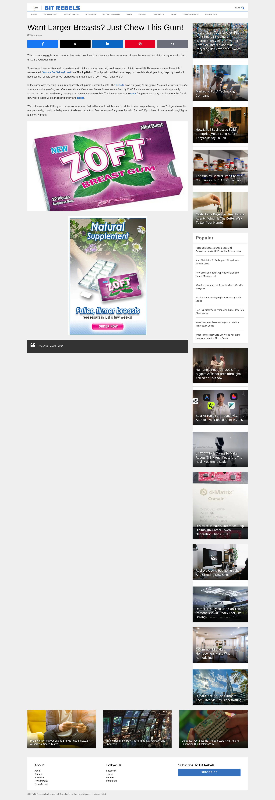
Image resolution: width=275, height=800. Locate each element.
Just (68, 72)
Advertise (39, 777)
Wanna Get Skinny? (54, 72)
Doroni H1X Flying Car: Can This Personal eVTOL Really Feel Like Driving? (219, 613)
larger (80, 97)
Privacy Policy (41, 780)
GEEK (173, 14)
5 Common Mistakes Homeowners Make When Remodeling (214, 653)
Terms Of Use (41, 784)
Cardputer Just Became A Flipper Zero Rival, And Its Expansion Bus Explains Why (210, 742)
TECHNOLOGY (50, 14)
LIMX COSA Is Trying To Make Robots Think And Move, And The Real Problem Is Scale (219, 458)
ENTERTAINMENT (111, 14)
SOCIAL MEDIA (71, 14)
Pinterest (110, 777)
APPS (129, 14)
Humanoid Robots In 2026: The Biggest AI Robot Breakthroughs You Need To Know (218, 374)
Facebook (111, 770)
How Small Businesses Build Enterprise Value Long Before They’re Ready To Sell (216, 134)
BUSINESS (90, 14)
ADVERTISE (211, 14)
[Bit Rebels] (60, 9)
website (120, 85)
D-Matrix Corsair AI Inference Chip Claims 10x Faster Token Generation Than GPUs (220, 530)
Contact (38, 774)
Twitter (109, 774)
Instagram (111, 780)
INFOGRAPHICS (191, 14)
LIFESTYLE (158, 14)
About (38, 770)
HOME (34, 14)
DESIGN (142, 14)
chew (133, 93)
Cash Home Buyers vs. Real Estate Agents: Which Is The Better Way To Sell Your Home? (220, 218)
